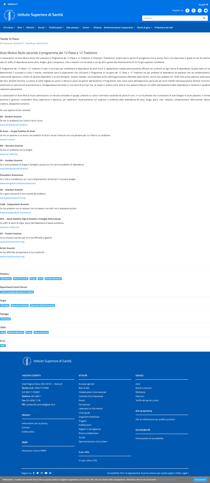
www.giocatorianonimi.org (12, 198)
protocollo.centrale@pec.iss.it (41, 404)
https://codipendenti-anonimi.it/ (15, 212)
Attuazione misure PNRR (34, 450)
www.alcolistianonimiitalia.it (14, 124)
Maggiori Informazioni (166, 479)
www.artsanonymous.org (12, 256)
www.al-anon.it (7, 139)
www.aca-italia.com (9, 227)
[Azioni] (5, 4)
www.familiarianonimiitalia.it (14, 168)
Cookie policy (28, 431)
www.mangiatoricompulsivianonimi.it (18, 183)
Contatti (26, 427)
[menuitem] (9, 27)
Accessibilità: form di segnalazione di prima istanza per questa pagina (140, 473)
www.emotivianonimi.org (12, 241)
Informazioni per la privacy (35, 423)
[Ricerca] (204, 18)
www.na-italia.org (8, 154)
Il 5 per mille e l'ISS (88, 460)
